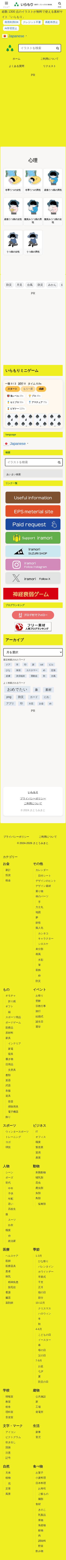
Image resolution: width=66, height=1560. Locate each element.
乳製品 (42, 1514)
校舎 (8, 1406)
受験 (38, 1000)
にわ (46, 697)
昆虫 (38, 1182)
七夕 (40, 1371)
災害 (8, 1488)
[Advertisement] (33, 111)
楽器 (8, 1080)
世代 (8, 1182)
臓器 (8, 1297)
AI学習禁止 (11, 28)
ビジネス (39, 1125)
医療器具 (11, 1266)
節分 (40, 1297)
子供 (10, 1193)
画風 (38, 954)
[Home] (10, 48)
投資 (8, 875)
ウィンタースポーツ (17, 1131)
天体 (8, 1472)
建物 (36, 1390)
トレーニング (13, 1136)
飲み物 (39, 1551)
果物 (40, 1520)
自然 (6, 1466)
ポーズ (9, 1177)
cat (41, 664)
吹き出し (11, 1442)
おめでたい (17, 689)
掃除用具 (13, 1106)
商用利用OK (12, 22)
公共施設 (41, 1396)
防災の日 (43, 1381)
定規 (53, 670)
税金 (8, 880)
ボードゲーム (13, 1022)
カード (34, 697)
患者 (8, 1271)
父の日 (42, 1355)
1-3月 (39, 1255)
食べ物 (38, 1466)
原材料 (9, 1032)
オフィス (41, 1136)
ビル (51, 664)
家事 (38, 1432)
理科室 (9, 1411)
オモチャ (11, 995)
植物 (8, 1477)
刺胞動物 (41, 1172)
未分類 (39, 948)
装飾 (38, 970)
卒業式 (42, 1276)
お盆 (40, 1366)
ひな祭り (43, 1261)
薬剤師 (9, 1302)
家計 (8, 869)
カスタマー (31, 670)
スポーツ (9, 1125)
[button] (57, 48)
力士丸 (39, 907)
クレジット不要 (32, 22)
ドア (8, 664)
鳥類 (38, 1198)
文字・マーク (13, 1426)
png (8, 696)
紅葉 (61, 284)
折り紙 (12, 1001)
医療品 (9, 1027)
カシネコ (43, 933)
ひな (8, 670)
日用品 (9, 1064)
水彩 (40, 959)
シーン (9, 1172)
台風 (27, 284)
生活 (36, 1426)
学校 (6, 1390)
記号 (8, 1457)
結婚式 (39, 1016)
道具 (8, 1095)
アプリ (10, 703)
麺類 (40, 1498)
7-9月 (39, 1360)
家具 (8, 1038)
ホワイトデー (46, 1271)
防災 (6, 284)
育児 (38, 1437)
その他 (38, 864)
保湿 (18, 670)
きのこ (42, 1509)
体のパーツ (42, 896)
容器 (10, 1101)
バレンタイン (46, 1266)
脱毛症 (12, 1287)
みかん (49, 284)
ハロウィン (44, 1313)
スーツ (12, 1219)
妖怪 (38, 922)
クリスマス (44, 1308)
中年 (10, 1188)
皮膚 (8, 676)
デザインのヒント (46, 880)
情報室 (9, 1396)
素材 (48, 689)
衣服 (8, 1090)
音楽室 (9, 1417)
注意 (8, 1452)
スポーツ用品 (13, 1017)
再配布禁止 (51, 22)
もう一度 (28, 388)
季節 (36, 1249)
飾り (8, 1117)
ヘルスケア (12, 1255)
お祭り (39, 995)
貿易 (38, 1152)
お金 (41, 703)
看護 (8, 1292)
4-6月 (39, 1329)
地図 (38, 912)
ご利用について (33, 803)
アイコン (11, 1432)
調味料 (42, 1540)
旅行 (38, 1011)
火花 (31, 703)
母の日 (42, 1350)
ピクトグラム (13, 1437)
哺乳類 (39, 1177)
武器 (8, 1085)
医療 (6, 1249)
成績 (41, 388)
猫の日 (42, 1292)
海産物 (42, 1525)
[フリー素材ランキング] (33, 626)
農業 (38, 1157)
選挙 (38, 1026)
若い (10, 1203)
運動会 (34, 676)
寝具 (10, 1053)
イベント (39, 989)
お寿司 (42, 1488)
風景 (8, 1493)
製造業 (39, 1147)
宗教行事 (41, 1006)
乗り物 (39, 891)
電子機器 (13, 1111)
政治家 (12, 1240)
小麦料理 (41, 1477)
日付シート (44, 875)
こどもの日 (44, 1334)
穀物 (40, 1530)
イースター (44, 1339)
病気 (8, 1276)
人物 (6, 1166)
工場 (38, 1406)
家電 (10, 1048)
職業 (38, 1142)
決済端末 (20, 676)
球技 (8, 1147)
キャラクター (46, 938)
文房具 (12, 1069)
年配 (10, 1198)
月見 (16, 284)
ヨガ (8, 1142)
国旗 (8, 1447)
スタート (12, 388)
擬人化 (39, 927)
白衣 (10, 1225)
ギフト (9, 1006)
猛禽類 (42, 1203)
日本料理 (41, 1483)
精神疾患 (13, 1282)
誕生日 (39, 1021)
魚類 (38, 1193)
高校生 (12, 1208)
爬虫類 (39, 1187)
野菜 (40, 1545)
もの (6, 989)
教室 (8, 1401)
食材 (38, 1504)
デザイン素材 (43, 885)
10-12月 (40, 1302)
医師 (8, 1260)
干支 (40, 1282)
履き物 (9, 1059)
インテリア (14, 1043)
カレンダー (42, 869)
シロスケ (43, 943)
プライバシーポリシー (33, 798)
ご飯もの (43, 1493)
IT (37, 1131)
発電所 (39, 1411)
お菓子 (39, 1472)
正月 (40, 1287)
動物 (36, 1166)
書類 (8, 1075)
